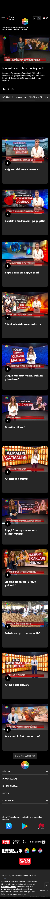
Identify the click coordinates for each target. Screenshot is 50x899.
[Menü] (3, 18)
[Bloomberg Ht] (38, 842)
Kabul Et (44, 890)
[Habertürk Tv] (17, 842)
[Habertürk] (6, 842)
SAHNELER (20, 97)
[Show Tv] (25, 21)
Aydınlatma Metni (9, 889)
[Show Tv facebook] (4, 89)
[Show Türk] (34, 850)
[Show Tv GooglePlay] (25, 826)
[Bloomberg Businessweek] (12, 851)
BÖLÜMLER (7, 97)
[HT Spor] (25, 842)
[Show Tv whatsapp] (13, 89)
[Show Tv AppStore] (8, 826)
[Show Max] (40, 850)
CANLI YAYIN (11, 18)
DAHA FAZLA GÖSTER (25, 756)
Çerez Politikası (8, 886)
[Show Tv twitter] (8, 89)
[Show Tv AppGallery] (41, 826)
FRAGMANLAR (36, 97)
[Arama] (47, 18)
